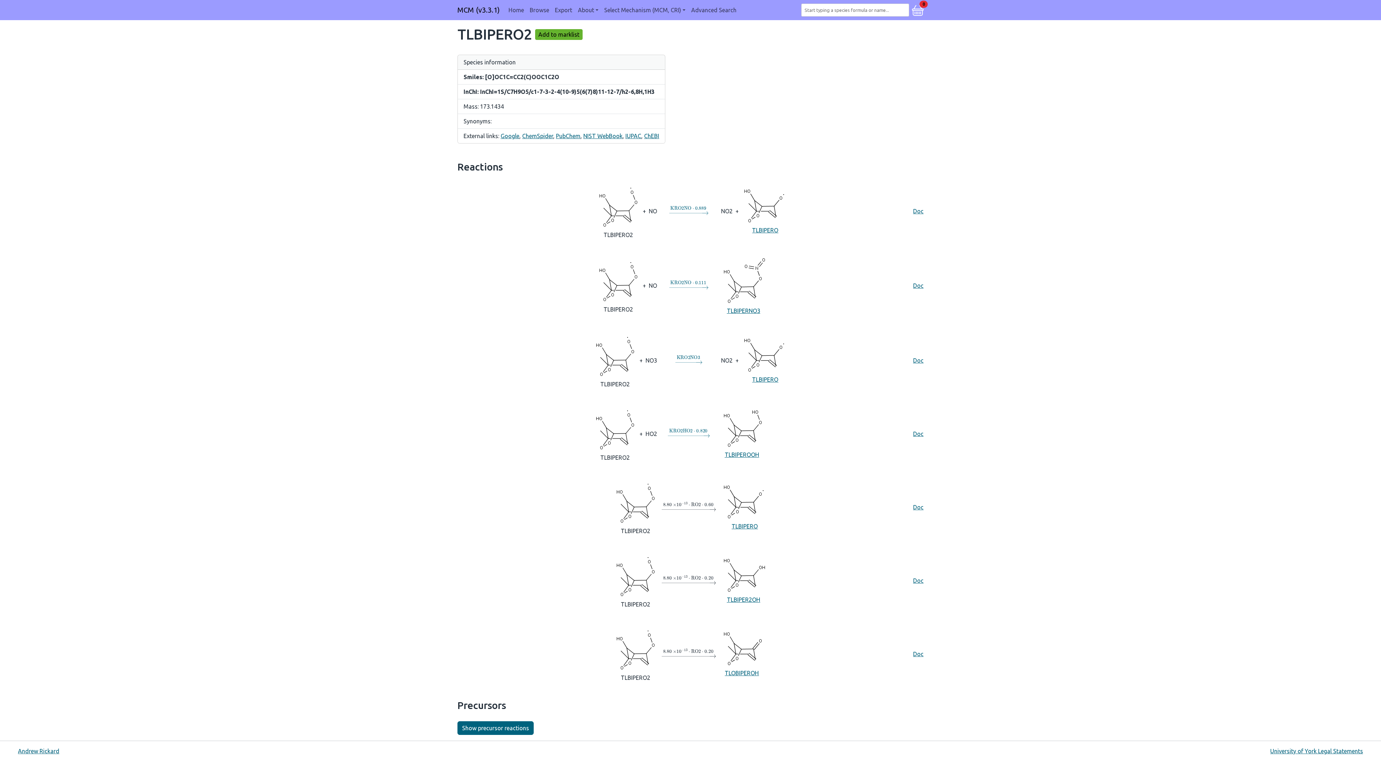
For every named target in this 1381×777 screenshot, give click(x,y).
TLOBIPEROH (742, 673)
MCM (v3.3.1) (478, 10)
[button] (918, 9)
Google (510, 136)
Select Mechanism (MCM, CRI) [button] (642, 10)
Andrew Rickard (38, 751)
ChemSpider (537, 136)
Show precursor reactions (495, 728)
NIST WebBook (603, 136)
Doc (918, 211)
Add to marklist (558, 34)
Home (516, 10)
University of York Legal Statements (1316, 751)
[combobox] (857, 10)
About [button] (586, 10)
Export (563, 10)
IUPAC (633, 136)
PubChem (568, 136)
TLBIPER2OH (743, 599)
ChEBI (651, 136)
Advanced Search (714, 10)
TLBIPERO (765, 230)
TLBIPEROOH (742, 454)
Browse (539, 10)
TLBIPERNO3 (743, 311)
